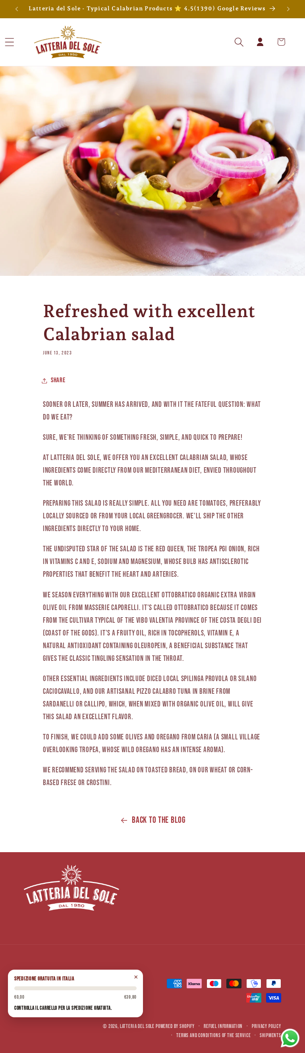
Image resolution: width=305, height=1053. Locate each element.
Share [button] (58, 380)
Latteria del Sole (137, 1026)
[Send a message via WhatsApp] (290, 1038)
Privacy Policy (266, 1026)
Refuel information (223, 1026)
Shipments (270, 1035)
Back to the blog (159, 820)
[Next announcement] (288, 9)
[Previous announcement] (16, 9)
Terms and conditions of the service (213, 1035)
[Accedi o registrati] (260, 41)
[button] (20, 41)
